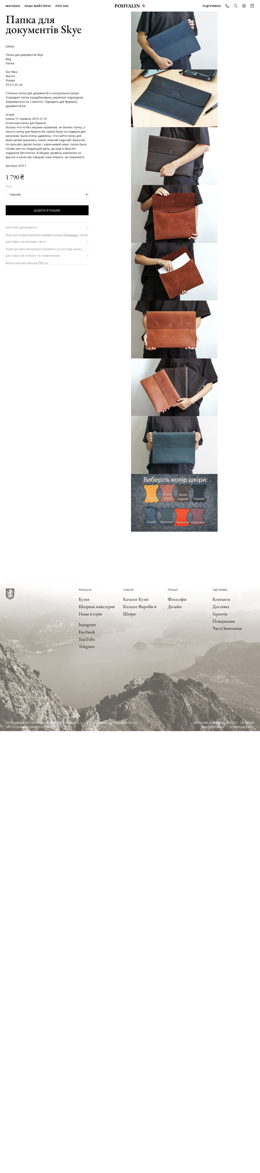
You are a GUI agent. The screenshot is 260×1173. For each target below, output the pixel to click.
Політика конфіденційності (216, 723)
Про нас (62, 6)
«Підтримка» (70, 235)
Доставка (220, 606)
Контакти (221, 599)
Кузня (84, 599)
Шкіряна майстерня (97, 606)
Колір (9, 186)
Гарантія (219, 614)
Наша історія (90, 614)
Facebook (87, 632)
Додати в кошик (47, 210)
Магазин (13, 6)
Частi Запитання (227, 628)
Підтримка (212, 6)
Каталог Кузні (135, 599)
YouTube (87, 639)
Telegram (87, 646)
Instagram (87, 625)
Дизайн (175, 606)
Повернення (223, 621)
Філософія (177, 599)
